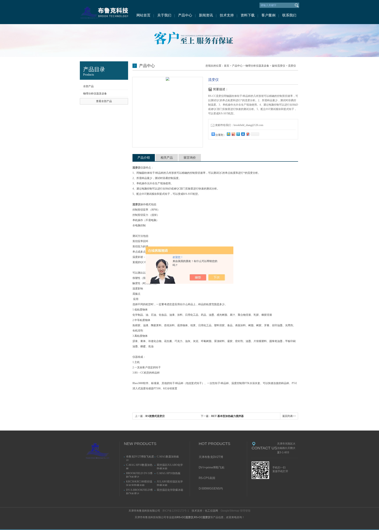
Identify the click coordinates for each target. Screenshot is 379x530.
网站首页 (143, 15)
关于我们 (164, 15)
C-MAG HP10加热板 (169, 473)
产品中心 (185, 15)
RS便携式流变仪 (155, 416)
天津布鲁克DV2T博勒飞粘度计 (211, 457)
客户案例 (268, 15)
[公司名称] (104, 12)
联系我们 (289, 15)
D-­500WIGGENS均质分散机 (211, 489)
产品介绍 (144, 157)
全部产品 (88, 86)
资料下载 (248, 15)
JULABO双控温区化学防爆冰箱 (170, 483)
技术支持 (227, 15)
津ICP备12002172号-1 (175, 510)
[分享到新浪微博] (233, 134)
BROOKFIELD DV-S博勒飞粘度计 (139, 475)
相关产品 (167, 157)
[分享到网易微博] (247, 134)
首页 (226, 65)
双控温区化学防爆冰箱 (170, 489)
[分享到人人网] (242, 134)
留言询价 (190, 157)
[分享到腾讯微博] (238, 134)
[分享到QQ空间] (228, 134)
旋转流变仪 (278, 65)
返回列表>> (289, 416)
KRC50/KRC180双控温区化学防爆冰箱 (139, 483)
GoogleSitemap (230, 510)
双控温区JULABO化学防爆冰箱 (170, 466)
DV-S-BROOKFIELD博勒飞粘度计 (139, 491)
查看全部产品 (104, 101)
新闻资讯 (206, 15)
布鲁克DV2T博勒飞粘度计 (140, 458)
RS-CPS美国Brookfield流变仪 (209, 478)
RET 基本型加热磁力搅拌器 (227, 416)
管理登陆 (245, 510)
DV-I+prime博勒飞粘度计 (211, 468)
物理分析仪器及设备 (95, 93)
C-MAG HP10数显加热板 (139, 466)
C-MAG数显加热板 (168, 456)
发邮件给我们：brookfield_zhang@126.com (239, 125)
